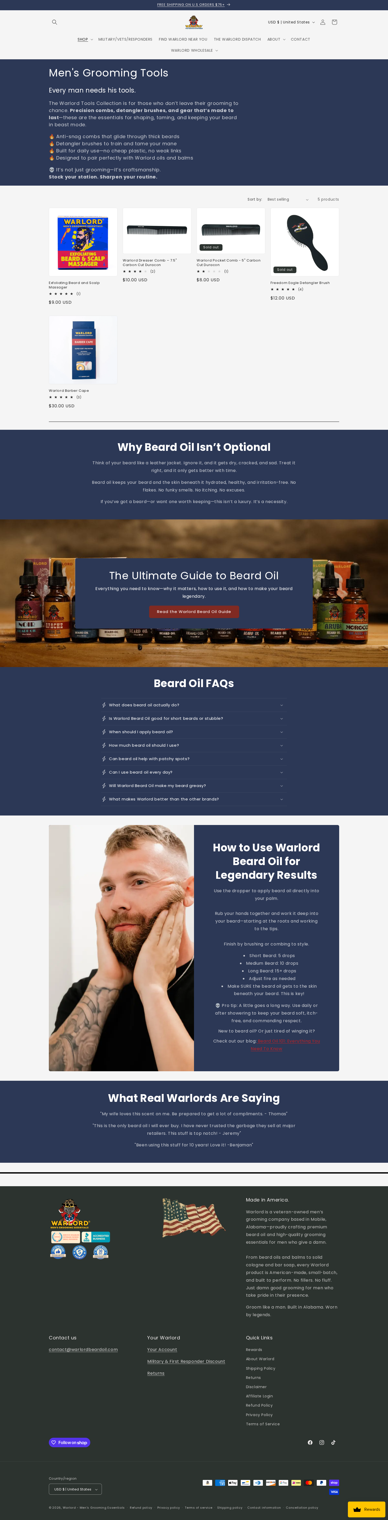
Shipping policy (230, 1507)
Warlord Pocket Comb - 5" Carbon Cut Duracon (229, 262)
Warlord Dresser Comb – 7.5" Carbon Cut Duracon (150, 262)
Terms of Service (263, 1424)
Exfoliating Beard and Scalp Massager (74, 285)
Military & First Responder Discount (186, 1361)
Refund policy (141, 1507)
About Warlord (260, 1359)
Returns (155, 1373)
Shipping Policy (261, 1368)
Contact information (264, 1507)
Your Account (162, 1350)
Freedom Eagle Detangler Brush (300, 283)
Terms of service (198, 1507)
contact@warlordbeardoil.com (83, 1350)
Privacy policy (168, 1507)
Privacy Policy (259, 1414)
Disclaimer (256, 1386)
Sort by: (255, 199)
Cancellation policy (302, 1507)
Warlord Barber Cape (69, 391)
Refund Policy (259, 1405)
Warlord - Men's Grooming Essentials (94, 1508)
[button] (54, 22)
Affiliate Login (259, 1396)
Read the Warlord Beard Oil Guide (194, 611)
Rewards (254, 1349)
